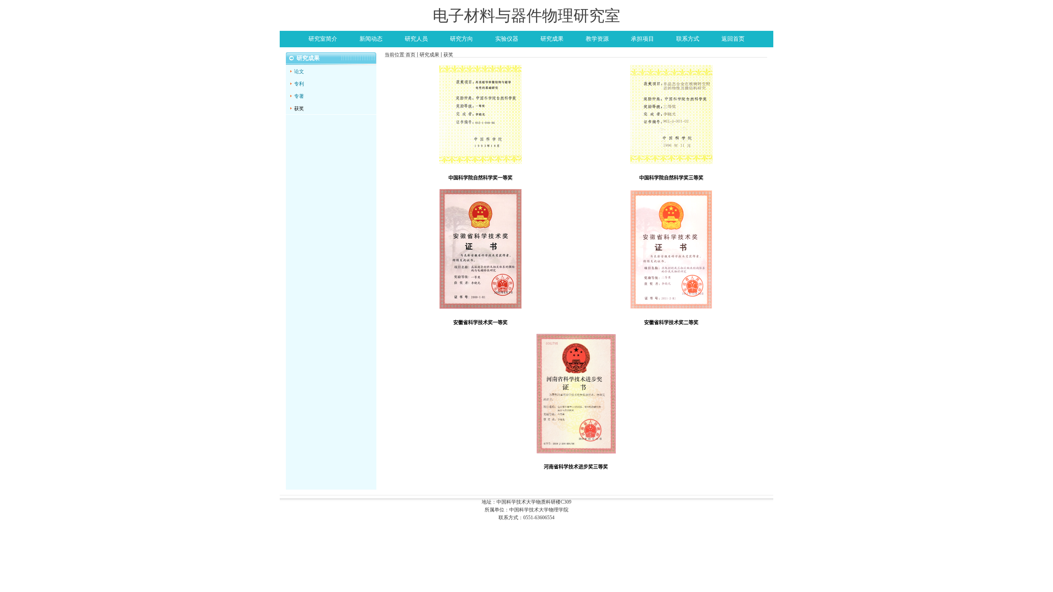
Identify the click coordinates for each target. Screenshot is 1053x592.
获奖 (448, 55)
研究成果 (429, 55)
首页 (410, 55)
